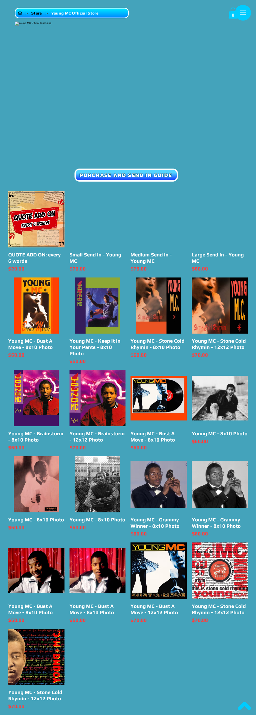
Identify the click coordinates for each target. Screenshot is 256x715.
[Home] (20, 13)
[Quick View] (36, 219)
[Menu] (243, 13)
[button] (233, 13)
